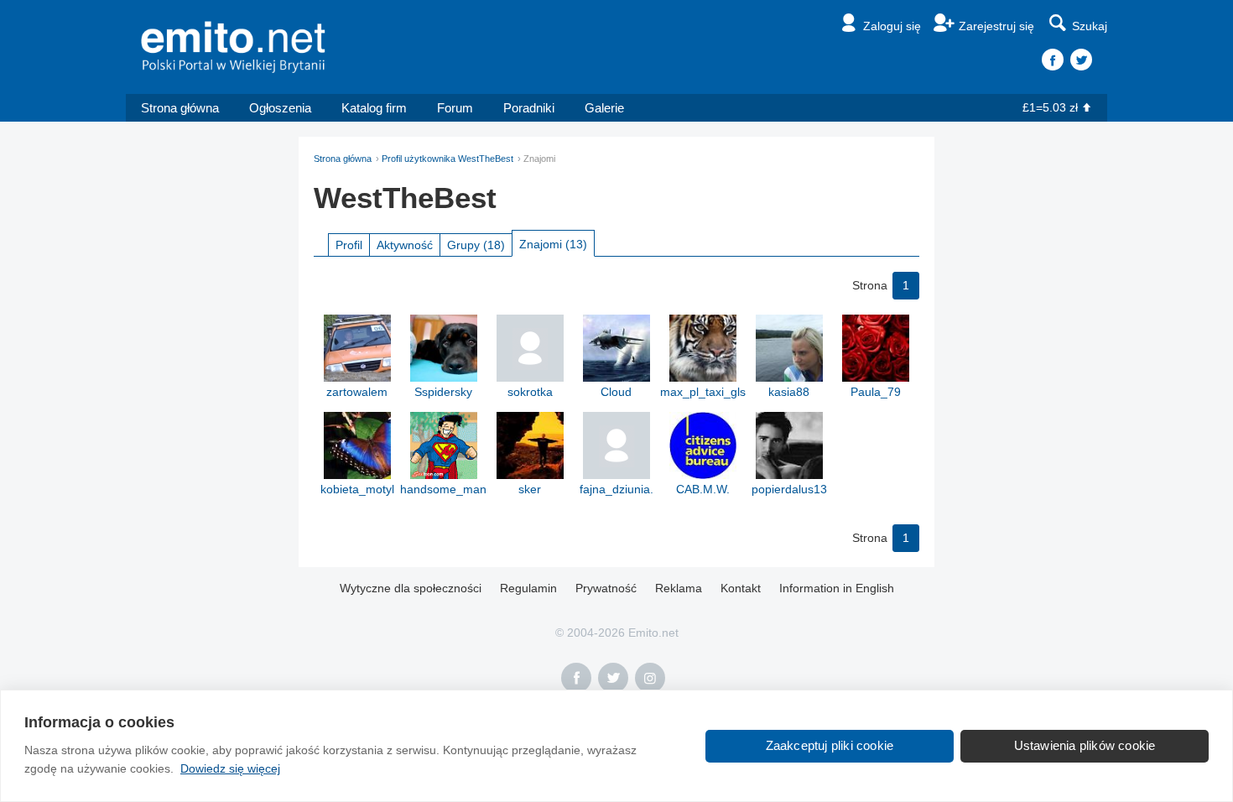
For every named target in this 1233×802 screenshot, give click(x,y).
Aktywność (405, 245)
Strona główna (180, 108)
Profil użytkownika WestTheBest (447, 159)
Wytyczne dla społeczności (410, 588)
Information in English (836, 588)
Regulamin (528, 588)
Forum (455, 108)
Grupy (476, 245)
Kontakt (741, 588)
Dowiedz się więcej (230, 768)
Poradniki (528, 108)
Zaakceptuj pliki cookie (830, 745)
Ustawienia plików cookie (1085, 745)
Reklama (678, 588)
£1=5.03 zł (1050, 107)
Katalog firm (374, 108)
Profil (349, 245)
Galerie (604, 108)
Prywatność (606, 588)
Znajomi (553, 244)
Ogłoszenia (280, 108)
